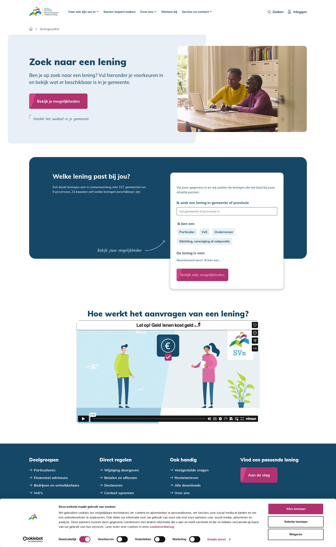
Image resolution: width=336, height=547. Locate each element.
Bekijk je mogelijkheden (58, 101)
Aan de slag (259, 475)
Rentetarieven (186, 477)
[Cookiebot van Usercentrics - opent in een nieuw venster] (33, 539)
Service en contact (196, 12)
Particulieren (44, 470)
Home (30, 29)
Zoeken (278, 12)
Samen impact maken (119, 12)
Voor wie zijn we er (82, 12)
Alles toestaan (295, 508)
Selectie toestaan (295, 521)
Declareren (113, 485)
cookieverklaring (162, 526)
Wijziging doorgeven (121, 470)
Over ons (147, 12)
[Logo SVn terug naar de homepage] (43, 12)
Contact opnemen (119, 493)
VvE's (38, 493)
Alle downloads (188, 485)
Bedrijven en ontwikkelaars (56, 485)
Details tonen (216, 539)
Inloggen (300, 12)
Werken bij (169, 12)
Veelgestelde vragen (192, 470)
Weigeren (295, 534)
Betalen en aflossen (120, 477)
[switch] (122, 539)
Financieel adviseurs (51, 477)
